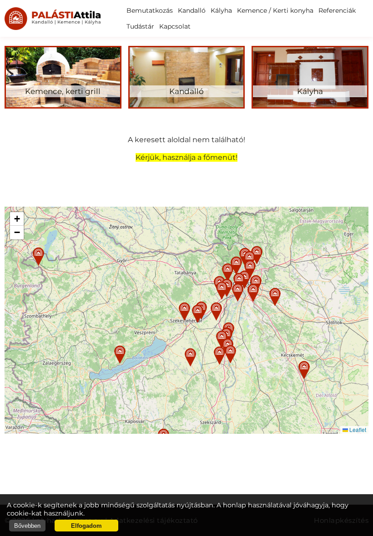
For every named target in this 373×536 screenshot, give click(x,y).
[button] (184, 311)
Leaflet (357, 429)
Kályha (221, 10)
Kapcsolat (175, 26)
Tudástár (140, 26)
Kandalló (192, 10)
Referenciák (337, 10)
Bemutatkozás (149, 10)
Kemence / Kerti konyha (275, 10)
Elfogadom (86, 525)
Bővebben (27, 525)
